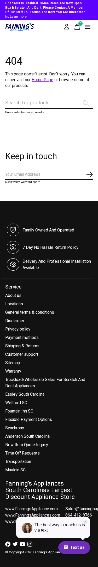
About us (13, 295)
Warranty (13, 371)
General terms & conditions (29, 312)
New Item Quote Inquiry (26, 445)
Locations (14, 304)
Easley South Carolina (24, 394)
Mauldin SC (15, 470)
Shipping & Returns (22, 346)
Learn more (18, 16)
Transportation (18, 461)
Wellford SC (16, 403)
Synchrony (14, 428)
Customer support (21, 354)
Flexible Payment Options (28, 419)
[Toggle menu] (87, 27)
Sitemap (12, 363)
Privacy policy (17, 329)
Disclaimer (14, 321)
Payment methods (22, 337)
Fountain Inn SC (19, 411)
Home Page (42, 80)
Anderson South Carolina (27, 436)
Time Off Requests (22, 453)
